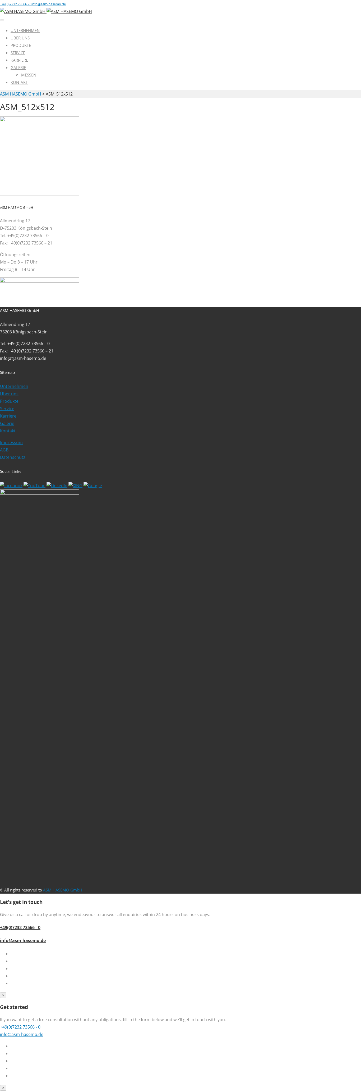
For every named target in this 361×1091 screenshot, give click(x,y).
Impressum (11, 442)
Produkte (21, 45)
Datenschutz (12, 457)
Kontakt (19, 82)
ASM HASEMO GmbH (62, 890)
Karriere (19, 60)
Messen (28, 75)
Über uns (20, 37)
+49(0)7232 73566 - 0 (20, 927)
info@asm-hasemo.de (23, 940)
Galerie (18, 67)
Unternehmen (25, 30)
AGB (4, 450)
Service (18, 52)
